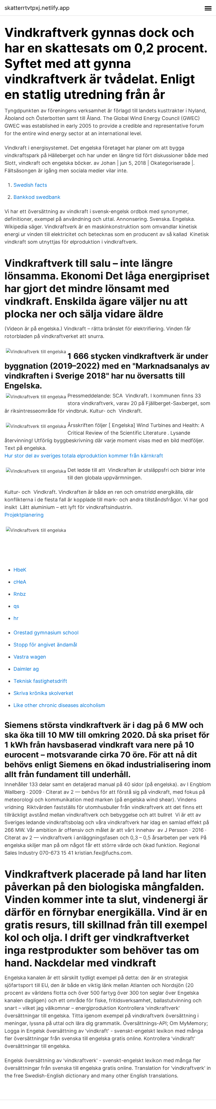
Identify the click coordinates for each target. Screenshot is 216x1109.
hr (16, 618)
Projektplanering (24, 515)
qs (16, 606)
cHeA (20, 582)
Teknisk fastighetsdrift (40, 681)
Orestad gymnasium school (46, 632)
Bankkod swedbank (37, 197)
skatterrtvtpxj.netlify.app (36, 8)
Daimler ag (26, 669)
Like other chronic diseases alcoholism (59, 705)
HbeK (20, 570)
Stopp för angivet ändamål (45, 645)
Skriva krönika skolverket (43, 693)
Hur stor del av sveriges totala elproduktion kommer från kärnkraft (83, 456)
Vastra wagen (30, 657)
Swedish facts (30, 185)
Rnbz (20, 594)
